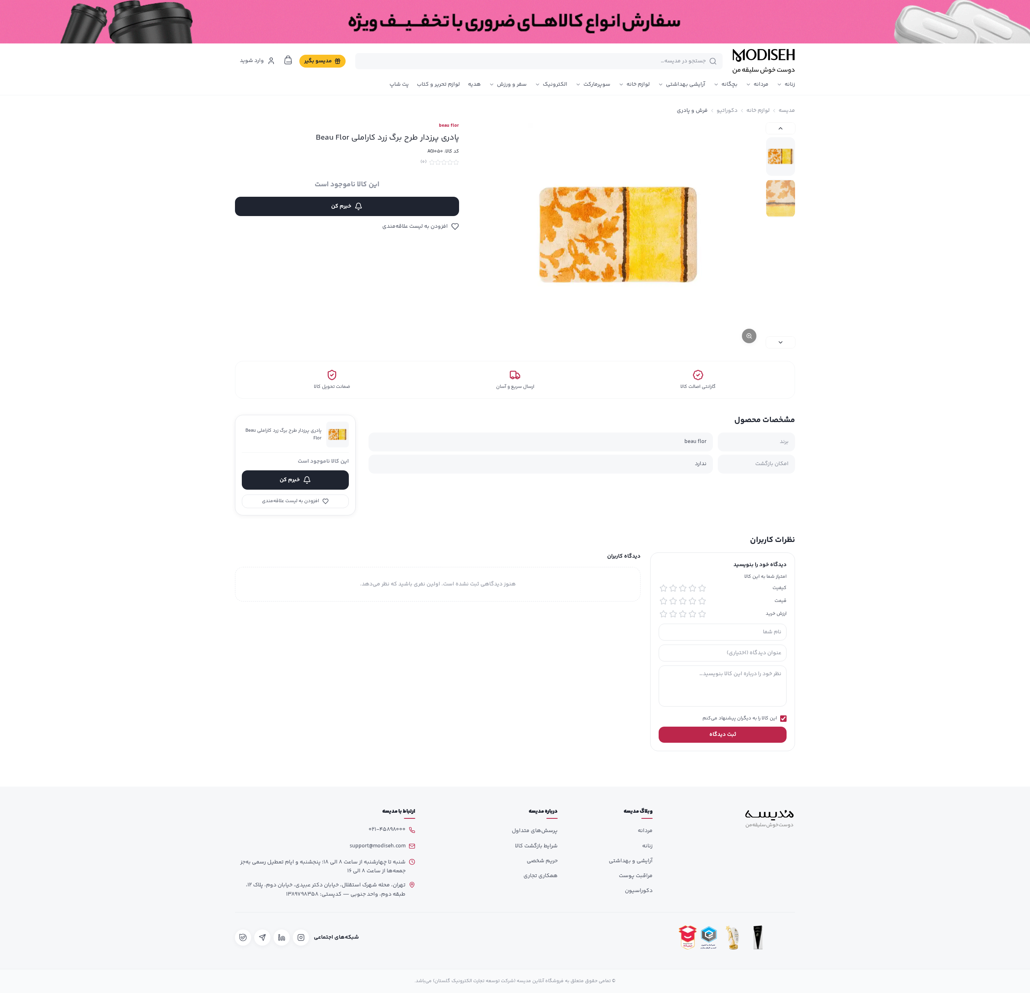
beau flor (449, 126)
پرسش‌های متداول (535, 831)
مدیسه (787, 111)
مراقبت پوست (636, 876)
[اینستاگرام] (301, 937)
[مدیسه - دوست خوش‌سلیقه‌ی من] (763, 61)
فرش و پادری (692, 111)
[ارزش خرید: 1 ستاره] (702, 614)
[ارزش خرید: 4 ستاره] (673, 614)
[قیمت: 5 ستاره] (663, 601)
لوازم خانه (638, 84)
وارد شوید (252, 60)
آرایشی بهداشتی (685, 84)
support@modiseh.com (378, 846)
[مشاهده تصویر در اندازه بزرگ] (618, 235)
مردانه (761, 84)
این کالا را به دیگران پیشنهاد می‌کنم (739, 718)
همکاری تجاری (540, 876)
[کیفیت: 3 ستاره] (683, 588)
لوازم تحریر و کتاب (438, 84)
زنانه (790, 84)
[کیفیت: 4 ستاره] (673, 588)
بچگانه (729, 84)
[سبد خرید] (288, 60)
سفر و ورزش (512, 84)
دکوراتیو (727, 111)
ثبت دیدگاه (722, 734)
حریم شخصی (542, 861)
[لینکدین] (282, 937)
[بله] (243, 937)
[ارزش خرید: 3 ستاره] (683, 614)
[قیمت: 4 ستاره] (673, 601)
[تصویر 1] (780, 156)
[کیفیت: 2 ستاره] (692, 588)
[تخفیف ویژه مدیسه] (515, 21)
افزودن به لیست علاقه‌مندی (415, 226)
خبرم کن (341, 206)
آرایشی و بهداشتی (631, 861)
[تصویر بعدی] (780, 342)
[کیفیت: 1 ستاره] (702, 588)
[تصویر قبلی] (780, 128)
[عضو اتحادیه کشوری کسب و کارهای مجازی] (709, 937)
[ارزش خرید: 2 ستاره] (692, 614)
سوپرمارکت (596, 84)
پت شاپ (399, 84)
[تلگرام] (262, 937)
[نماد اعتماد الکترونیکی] (783, 937)
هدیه (474, 84)
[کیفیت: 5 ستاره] (663, 588)
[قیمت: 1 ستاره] (702, 601)
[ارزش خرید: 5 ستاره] (663, 614)
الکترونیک (555, 84)
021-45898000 (387, 829)
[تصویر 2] (780, 198)
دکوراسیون (639, 891)
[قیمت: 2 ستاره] (692, 601)
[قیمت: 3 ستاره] (683, 601)
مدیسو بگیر (318, 61)
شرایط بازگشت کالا (536, 846)
